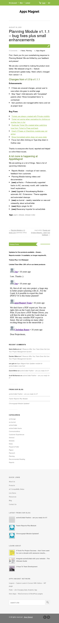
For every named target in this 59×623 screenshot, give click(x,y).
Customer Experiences (16, 434)
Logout (28, 3)
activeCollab (13, 425)
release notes (30, 215)
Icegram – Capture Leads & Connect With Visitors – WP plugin (27, 584)
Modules (12, 441)
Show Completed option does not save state (29, 137)
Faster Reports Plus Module (18, 399)
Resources (12, 497)
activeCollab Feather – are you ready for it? (34, 371)
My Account (13, 3)
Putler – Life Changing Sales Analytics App (23, 590)
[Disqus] (29, 301)
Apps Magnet (40, 50)
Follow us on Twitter (45, 617)
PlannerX (12, 453)
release (21, 215)
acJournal (12, 422)
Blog (21, 3)
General (11, 437)
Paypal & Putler (14, 447)
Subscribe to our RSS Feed (48, 617)
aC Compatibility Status (16, 489)
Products (12, 485)
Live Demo (12, 493)
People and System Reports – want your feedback (40, 232)
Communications (14, 431)
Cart (43, 3)
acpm (16, 215)
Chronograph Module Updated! (19, 403)
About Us (12, 481)
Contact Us (12, 504)
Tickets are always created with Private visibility (31, 116)
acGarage (12, 419)
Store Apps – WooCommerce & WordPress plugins (26, 594)
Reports (11, 462)
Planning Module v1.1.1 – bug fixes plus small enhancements (29, 35)
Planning (29, 50)
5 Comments (13, 50)
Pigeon (11, 450)
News (23, 50)
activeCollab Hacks (15, 428)
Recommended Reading (17, 459)
